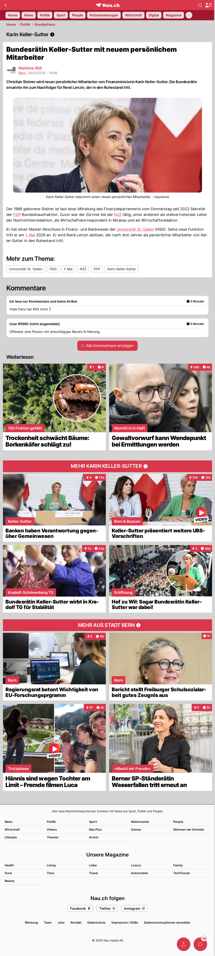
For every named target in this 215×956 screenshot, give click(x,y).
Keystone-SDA (30, 68)
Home (11, 24)
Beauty (9, 881)
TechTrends (181, 873)
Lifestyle (11, 837)
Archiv (93, 837)
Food (8, 873)
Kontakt (76, 922)
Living (51, 865)
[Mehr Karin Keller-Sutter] (107, 466)
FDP (16, 214)
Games (136, 829)
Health (9, 865)
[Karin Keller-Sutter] (107, 34)
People (178, 821)
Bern (22, 73)
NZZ (118, 214)
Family (178, 865)
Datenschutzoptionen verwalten (167, 922)
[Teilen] (183, 944)
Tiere (50, 873)
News (9, 821)
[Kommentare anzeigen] (200, 944)
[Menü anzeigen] (208, 5)
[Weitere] (189, 15)
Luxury (136, 865)
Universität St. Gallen (135, 229)
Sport (93, 821)
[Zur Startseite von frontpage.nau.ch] (107, 5)
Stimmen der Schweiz (188, 829)
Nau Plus (95, 829)
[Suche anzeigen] (200, 5)
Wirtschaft (12, 829)
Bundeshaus (45, 24)
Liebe (93, 865)
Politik (25, 24)
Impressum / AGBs (124, 922)
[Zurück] (5, 5)
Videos (52, 829)
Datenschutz (96, 922)
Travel (93, 873)
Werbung (31, 922)
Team (48, 922)
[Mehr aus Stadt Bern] (107, 625)
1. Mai (30, 235)
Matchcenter (140, 821)
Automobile (139, 873)
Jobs (61, 922)
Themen (53, 837)
